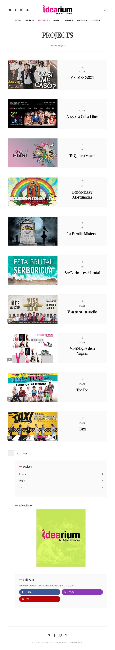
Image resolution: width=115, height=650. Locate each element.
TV (82, 150)
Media (56, 20)
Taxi (82, 428)
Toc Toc (82, 389)
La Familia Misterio (82, 233)
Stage (82, 71)
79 (28, 599)
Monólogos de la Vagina (82, 351)
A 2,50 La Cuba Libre (82, 116)
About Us (82, 20)
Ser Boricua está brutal (82, 272)
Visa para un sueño (82, 311)
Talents (69, 20)
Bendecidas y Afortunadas (82, 194)
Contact (95, 20)
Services (29, 20)
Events (61, 473)
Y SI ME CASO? (82, 77)
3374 (71, 592)
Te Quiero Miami (82, 155)
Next (25, 453)
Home (18, 20)
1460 (29, 592)
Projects (43, 20)
